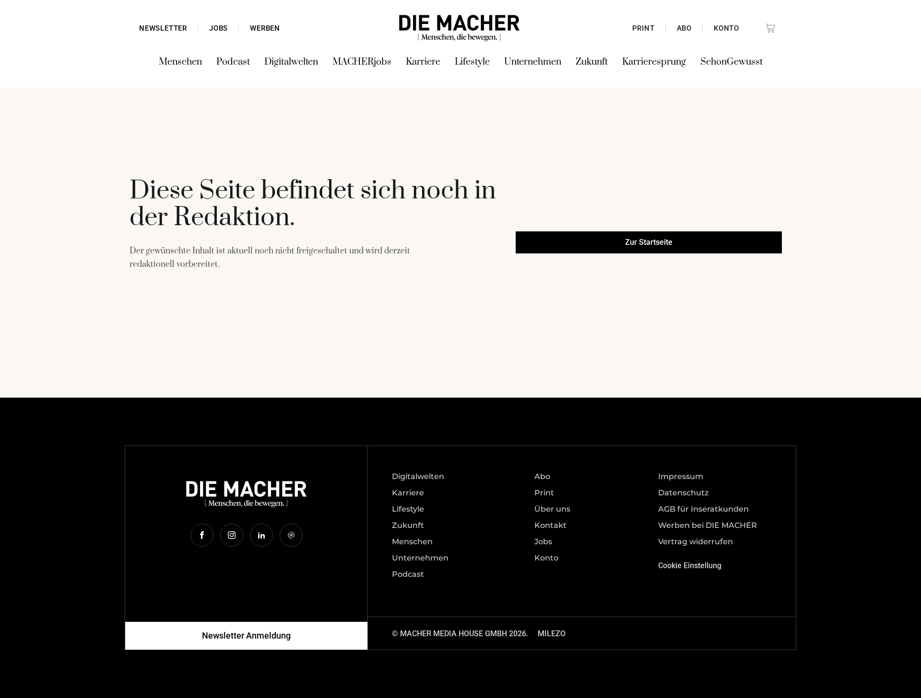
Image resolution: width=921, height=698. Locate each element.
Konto (726, 28)
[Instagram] (231, 535)
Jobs (218, 28)
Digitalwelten (291, 62)
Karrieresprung (654, 62)
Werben (265, 28)
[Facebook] (201, 535)
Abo (684, 28)
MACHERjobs (361, 62)
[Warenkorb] (770, 28)
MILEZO (552, 633)
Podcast (233, 62)
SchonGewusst (731, 62)
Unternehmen (532, 62)
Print (643, 28)
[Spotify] (291, 535)
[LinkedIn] (261, 535)
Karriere (423, 62)
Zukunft (592, 62)
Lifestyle (472, 62)
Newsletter (163, 28)
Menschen (180, 62)
